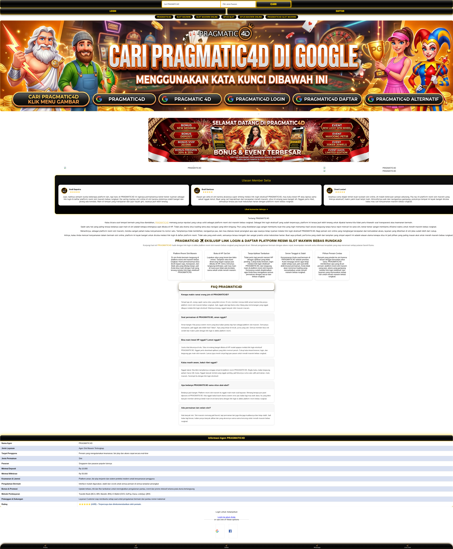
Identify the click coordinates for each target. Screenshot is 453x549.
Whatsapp (317, 547)
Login (136, 547)
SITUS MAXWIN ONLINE (251, 17)
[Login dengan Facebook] (233, 531)
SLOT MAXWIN (184, 17)
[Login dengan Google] (220, 531)
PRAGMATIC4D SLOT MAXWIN (282, 17)
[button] (226, 517)
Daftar (226, 547)
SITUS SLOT (228, 17)
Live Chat (407, 547)
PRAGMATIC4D (164, 17)
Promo (45, 547)
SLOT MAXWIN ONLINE (207, 17)
